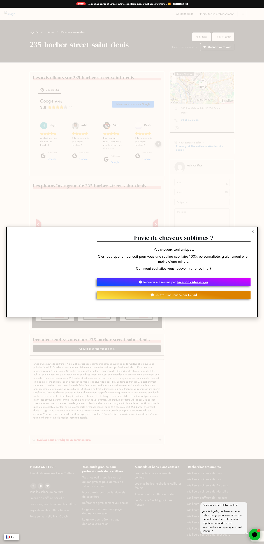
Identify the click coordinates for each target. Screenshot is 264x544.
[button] (252, 231)
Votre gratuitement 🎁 (129, 4)
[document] (132, 272)
